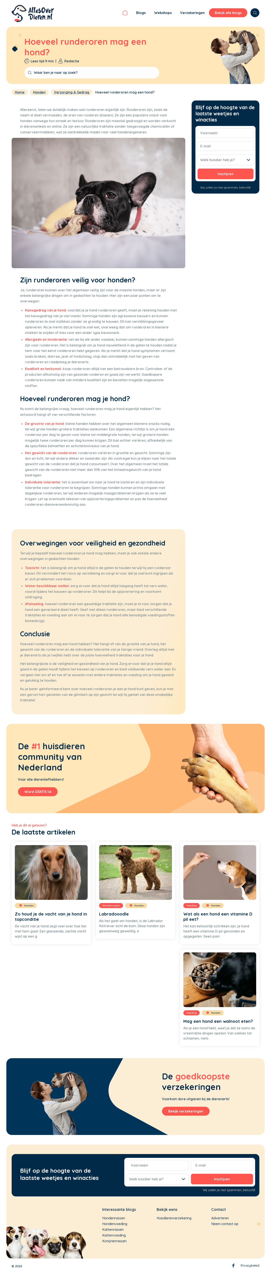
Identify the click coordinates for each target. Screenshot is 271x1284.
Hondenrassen (113, 1218)
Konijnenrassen (114, 1241)
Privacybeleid (250, 1265)
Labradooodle (114, 914)
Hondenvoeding (114, 1224)
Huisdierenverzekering (174, 1218)
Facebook (233, 1266)
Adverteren (220, 1218)
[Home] (125, 13)
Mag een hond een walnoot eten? (218, 1021)
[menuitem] (125, 13)
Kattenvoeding (114, 1235)
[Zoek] (254, 12)
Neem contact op (224, 1224)
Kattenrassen (113, 1229)
